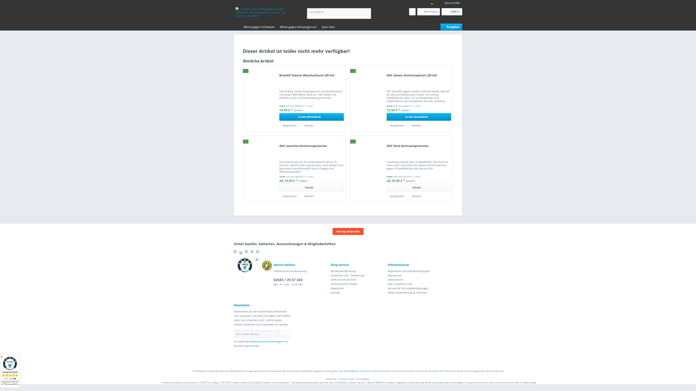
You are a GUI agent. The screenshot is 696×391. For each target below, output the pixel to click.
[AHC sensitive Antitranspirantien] (260, 169)
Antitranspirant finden (344, 284)
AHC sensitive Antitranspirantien (303, 146)
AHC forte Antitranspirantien (408, 146)
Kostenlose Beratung (343, 271)
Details (309, 187)
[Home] (237, 27)
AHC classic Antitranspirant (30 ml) (412, 75)
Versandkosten (351, 371)
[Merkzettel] (412, 11)
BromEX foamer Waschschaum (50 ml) (306, 75)
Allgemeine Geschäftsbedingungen (409, 271)
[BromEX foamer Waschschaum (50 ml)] (260, 98)
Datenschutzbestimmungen (266, 341)
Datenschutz (395, 279)
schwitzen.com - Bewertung (347, 275)
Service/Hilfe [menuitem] (452, 3)
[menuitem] (339, 13)
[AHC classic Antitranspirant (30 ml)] (367, 98)
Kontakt (335, 292)
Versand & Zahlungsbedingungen (408, 288)
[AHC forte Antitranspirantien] (367, 169)
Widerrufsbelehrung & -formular (407, 292)
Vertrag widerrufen (348, 231)
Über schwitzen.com (400, 284)
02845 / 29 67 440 (288, 280)
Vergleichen (289, 125)
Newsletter (337, 288)
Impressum (394, 275)
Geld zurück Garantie (343, 279)
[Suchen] (367, 11)
